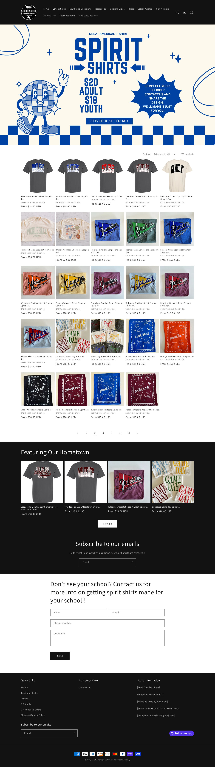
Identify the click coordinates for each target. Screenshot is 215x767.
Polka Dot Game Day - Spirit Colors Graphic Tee (176, 198)
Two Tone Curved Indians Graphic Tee (36, 198)
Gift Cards (26, 704)
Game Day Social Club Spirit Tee (106, 356)
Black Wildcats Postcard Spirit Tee (36, 410)
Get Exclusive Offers (31, 709)
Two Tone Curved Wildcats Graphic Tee (142, 198)
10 (129, 433)
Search (24, 687)
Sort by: (146, 154)
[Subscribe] (132, 562)
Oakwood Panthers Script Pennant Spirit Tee (141, 304)
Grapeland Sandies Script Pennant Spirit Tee (106, 304)
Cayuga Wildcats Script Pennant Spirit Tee (71, 304)
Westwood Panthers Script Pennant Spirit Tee (37, 304)
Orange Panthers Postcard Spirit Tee (177, 356)
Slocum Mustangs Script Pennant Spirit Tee (175, 251)
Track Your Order (29, 693)
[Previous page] (77, 433)
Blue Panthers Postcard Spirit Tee (106, 410)
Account (25, 698)
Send (60, 655)
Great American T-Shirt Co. (102, 760)
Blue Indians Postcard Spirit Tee (140, 356)
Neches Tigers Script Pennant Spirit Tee (142, 251)
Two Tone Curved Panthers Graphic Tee (72, 198)
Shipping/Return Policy (33, 715)
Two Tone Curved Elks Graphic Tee (106, 196)
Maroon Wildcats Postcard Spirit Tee (142, 410)
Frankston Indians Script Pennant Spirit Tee (106, 251)
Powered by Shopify (122, 760)
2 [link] (95, 433)
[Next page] (137, 433)
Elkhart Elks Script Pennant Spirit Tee (36, 357)
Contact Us (84, 687)
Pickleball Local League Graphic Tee (37, 250)
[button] (177, 12)
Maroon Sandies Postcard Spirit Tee (72, 410)
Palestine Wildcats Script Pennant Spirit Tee (175, 304)
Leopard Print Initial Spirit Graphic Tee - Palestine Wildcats (39, 508)
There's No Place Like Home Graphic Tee (72, 251)
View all (107, 523)
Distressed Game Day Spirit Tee (70, 356)
